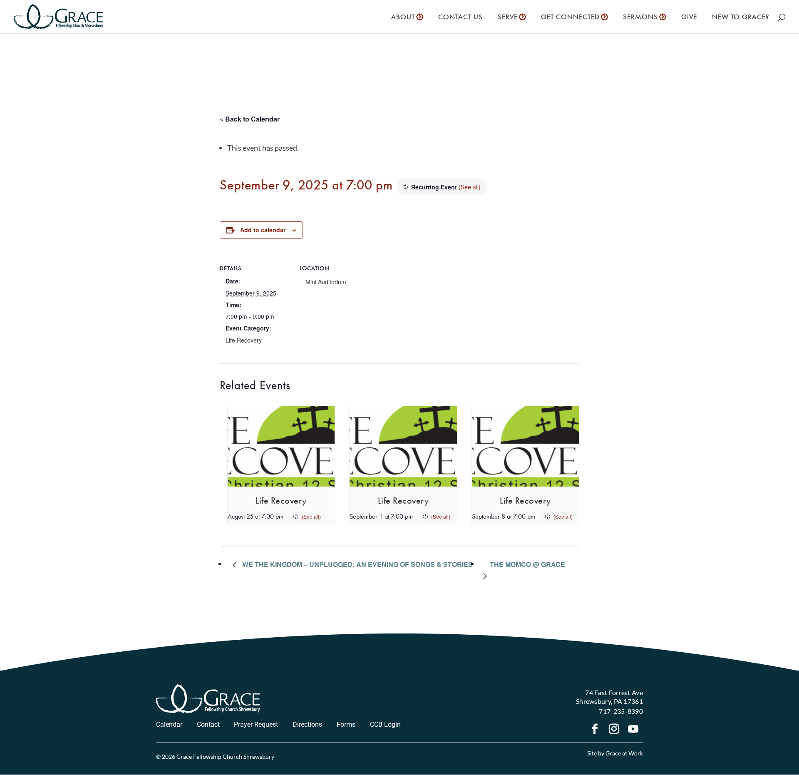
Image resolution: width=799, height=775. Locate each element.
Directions (307, 724)
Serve (508, 17)
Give (689, 17)
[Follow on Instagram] (614, 730)
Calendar (169, 724)
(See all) (470, 187)
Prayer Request (256, 724)
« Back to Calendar (250, 119)
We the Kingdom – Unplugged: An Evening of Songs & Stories (357, 564)
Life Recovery (244, 340)
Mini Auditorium (325, 282)
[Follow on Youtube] (633, 730)
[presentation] (281, 446)
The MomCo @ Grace (527, 564)
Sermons (640, 17)
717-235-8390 (621, 711)
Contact (208, 724)
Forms (346, 724)
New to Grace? (740, 17)
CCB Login (385, 724)
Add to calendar (262, 230)
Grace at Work (624, 753)
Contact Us (460, 17)
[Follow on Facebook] (595, 730)
